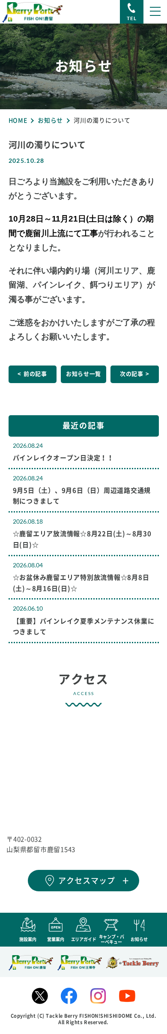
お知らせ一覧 (83, 374)
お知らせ (50, 120)
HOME (18, 120)
